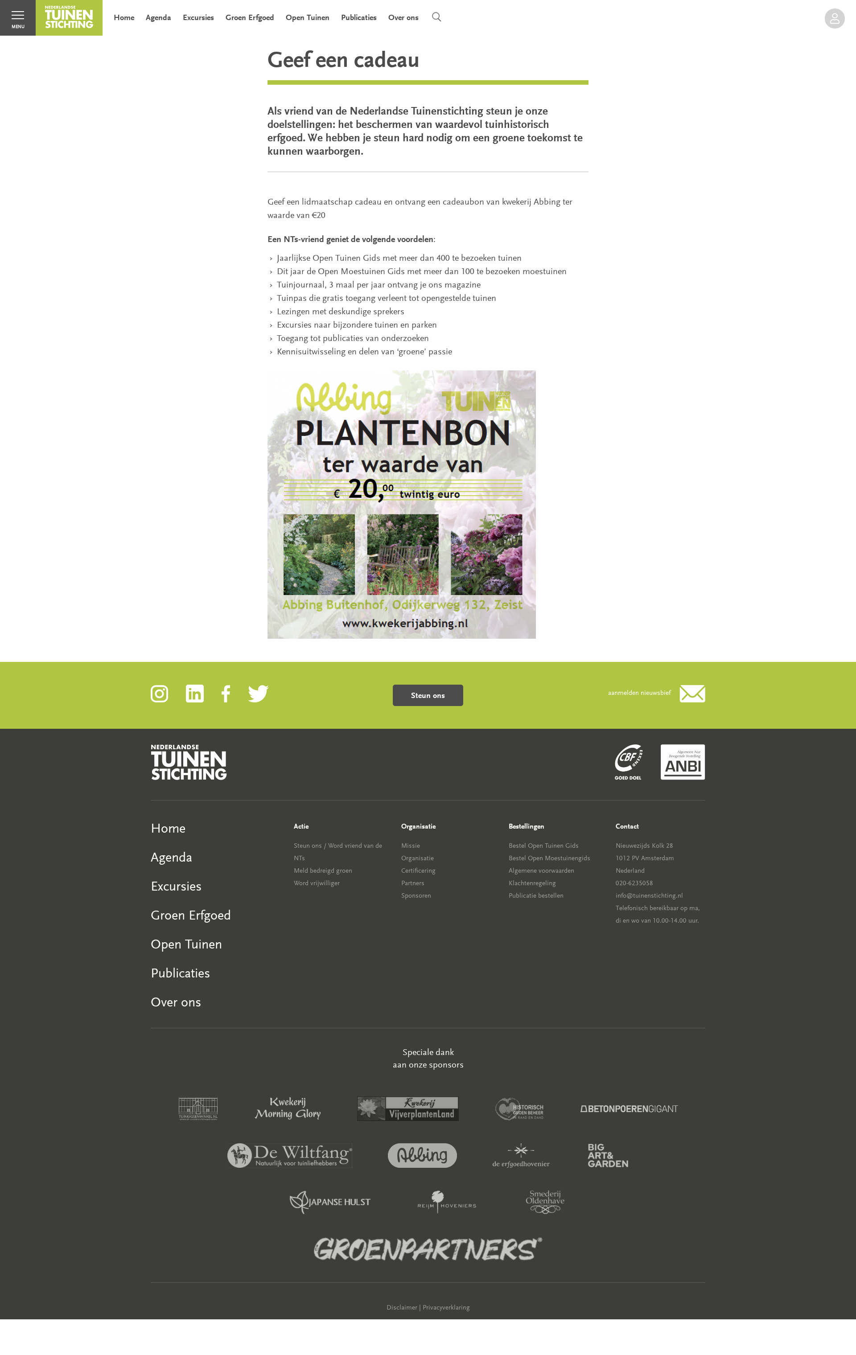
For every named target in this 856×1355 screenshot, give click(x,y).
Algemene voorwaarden (541, 871)
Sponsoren (416, 895)
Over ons (403, 17)
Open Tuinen (307, 17)
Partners (412, 883)
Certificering (418, 871)
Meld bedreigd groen (323, 871)
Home (124, 17)
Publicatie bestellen (536, 895)
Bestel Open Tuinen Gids (544, 846)
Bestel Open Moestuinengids (549, 858)
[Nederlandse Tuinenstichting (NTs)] (69, 18)
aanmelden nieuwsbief (639, 693)
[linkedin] (204, 693)
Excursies (198, 17)
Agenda (158, 17)
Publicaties (359, 17)
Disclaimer (402, 1307)
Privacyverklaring (446, 1307)
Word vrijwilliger (317, 883)
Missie (410, 846)
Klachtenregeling (532, 883)
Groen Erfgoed (250, 17)
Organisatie (417, 858)
